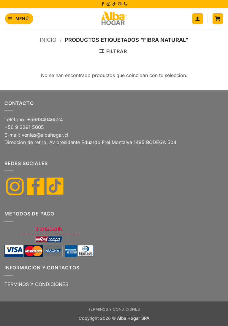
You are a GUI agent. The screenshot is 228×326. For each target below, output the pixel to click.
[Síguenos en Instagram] (108, 4)
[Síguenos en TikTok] (114, 4)
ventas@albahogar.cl (45, 135)
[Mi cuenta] (197, 18)
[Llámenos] (125, 4)
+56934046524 (45, 119)
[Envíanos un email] (119, 4)
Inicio (48, 39)
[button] (19, 18)
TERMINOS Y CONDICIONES (36, 284)
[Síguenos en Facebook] (102, 4)
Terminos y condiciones (114, 309)
